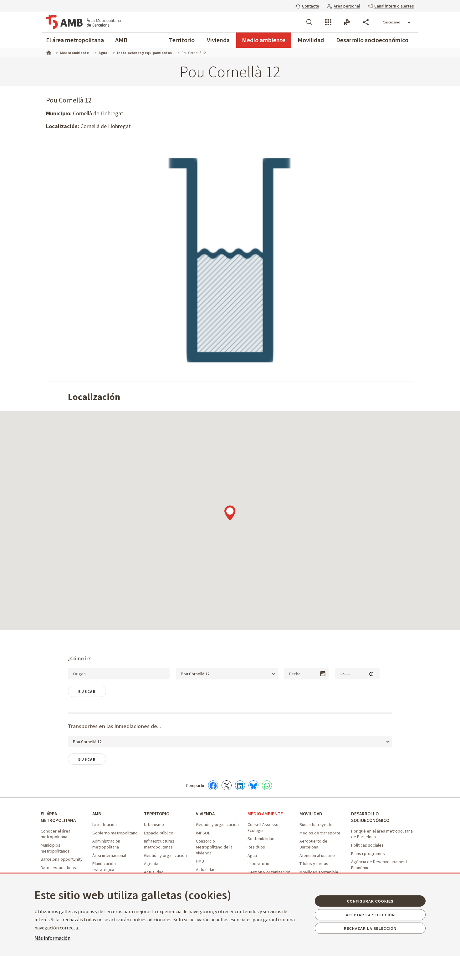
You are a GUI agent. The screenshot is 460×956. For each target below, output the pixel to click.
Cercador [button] (309, 22)
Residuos (256, 847)
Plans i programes (368, 853)
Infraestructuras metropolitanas (159, 844)
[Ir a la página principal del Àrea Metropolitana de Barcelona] (83, 22)
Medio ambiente (263, 40)
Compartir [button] (365, 22)
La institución (104, 824)
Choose (322, 673)
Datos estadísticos (58, 867)
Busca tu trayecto (316, 824)
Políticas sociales (367, 845)
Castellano (391, 22)
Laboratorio (258, 863)
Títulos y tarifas (313, 863)
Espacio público (158, 833)
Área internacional (109, 855)
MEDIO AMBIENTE (265, 814)
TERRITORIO (156, 814)
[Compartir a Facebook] (213, 785)
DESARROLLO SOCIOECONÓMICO (370, 817)
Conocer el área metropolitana (55, 834)
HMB (200, 861)
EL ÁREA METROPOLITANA (58, 817)
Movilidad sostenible (318, 872)
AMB (121, 40)
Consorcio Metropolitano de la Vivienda (214, 846)
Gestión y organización (165, 855)
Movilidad (311, 40)
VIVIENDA (205, 814)
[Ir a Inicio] (48, 52)
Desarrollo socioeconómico (372, 40)
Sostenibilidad (261, 838)
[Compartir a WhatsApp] (267, 785)
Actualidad (154, 872)
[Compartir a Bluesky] (253, 785)
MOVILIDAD (310, 814)
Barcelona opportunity (62, 859)
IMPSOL (203, 833)
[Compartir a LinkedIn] (240, 785)
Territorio (182, 40)
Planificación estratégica (104, 866)
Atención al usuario (317, 855)
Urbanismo (154, 824)
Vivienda (218, 40)
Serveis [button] (328, 22)
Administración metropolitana (106, 844)
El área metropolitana (75, 40)
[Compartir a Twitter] (227, 785)
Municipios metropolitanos (55, 848)
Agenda (151, 863)
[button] (307, 5)
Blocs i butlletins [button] (347, 22)
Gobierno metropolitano (115, 833)
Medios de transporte (319, 833)
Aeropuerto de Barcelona (313, 844)
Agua (252, 855)
